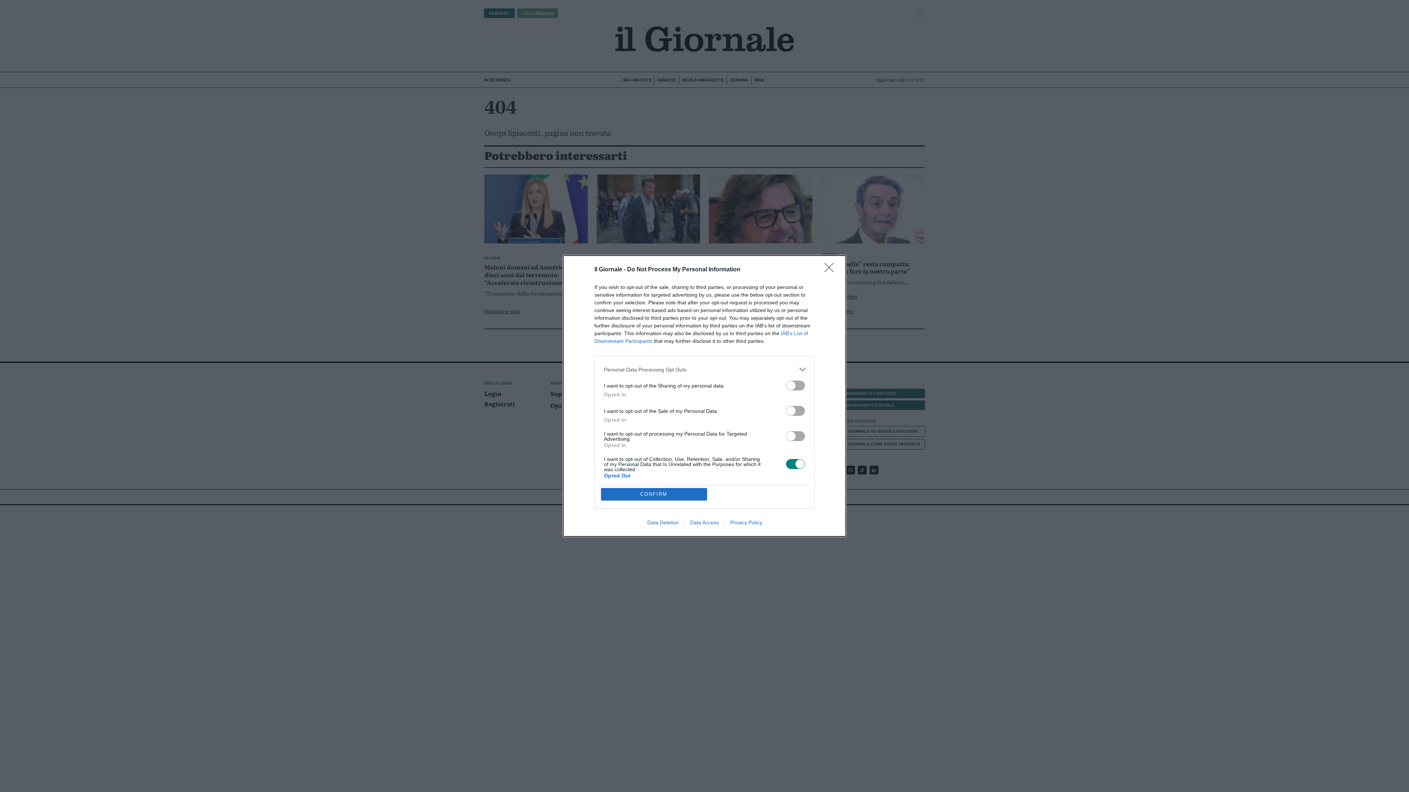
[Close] (831, 270)
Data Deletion (663, 522)
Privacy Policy (746, 522)
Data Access (704, 522)
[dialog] (704, 396)
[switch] (795, 385)
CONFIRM (653, 494)
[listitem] (704, 369)
